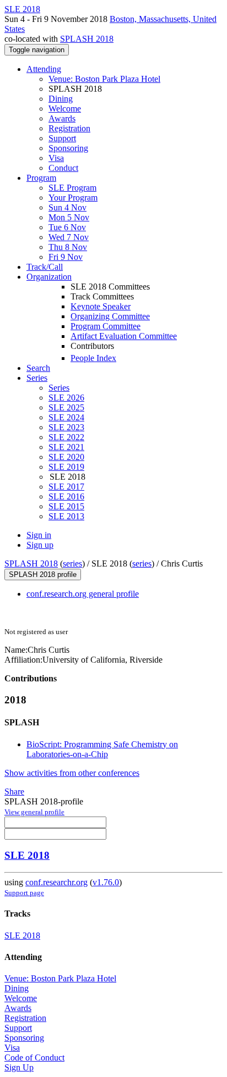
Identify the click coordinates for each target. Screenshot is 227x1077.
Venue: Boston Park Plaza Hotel (104, 79)
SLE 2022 (66, 437)
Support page (24, 893)
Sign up (39, 544)
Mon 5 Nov (68, 217)
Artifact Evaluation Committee (124, 336)
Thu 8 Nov (67, 247)
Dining (60, 98)
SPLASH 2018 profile (43, 574)
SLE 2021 (66, 447)
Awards (61, 118)
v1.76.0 (106, 882)
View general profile (34, 812)
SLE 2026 (66, 397)
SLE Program (72, 187)
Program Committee (105, 326)
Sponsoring (68, 148)
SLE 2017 (66, 486)
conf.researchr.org (56, 882)
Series (58, 387)
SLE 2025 (66, 407)
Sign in (38, 535)
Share (14, 791)
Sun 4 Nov (67, 207)
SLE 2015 (66, 506)
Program (41, 177)
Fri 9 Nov (65, 257)
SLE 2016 (66, 496)
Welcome (64, 108)
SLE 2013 (66, 516)
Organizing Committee (110, 316)
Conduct (63, 168)
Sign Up (19, 1067)
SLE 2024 (66, 417)
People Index (93, 358)
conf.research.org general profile (82, 593)
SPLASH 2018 (87, 38)
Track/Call (44, 266)
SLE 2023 (66, 427)
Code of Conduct (34, 1057)
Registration (69, 128)
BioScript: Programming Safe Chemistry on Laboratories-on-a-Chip (102, 749)
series (72, 563)
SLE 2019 (66, 466)
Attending (43, 69)
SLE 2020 (66, 457)
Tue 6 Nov (67, 227)
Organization (49, 276)
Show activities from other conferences (71, 773)
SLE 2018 (27, 855)
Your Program (73, 197)
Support (62, 138)
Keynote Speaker (101, 306)
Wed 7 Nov (68, 237)
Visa (56, 158)
